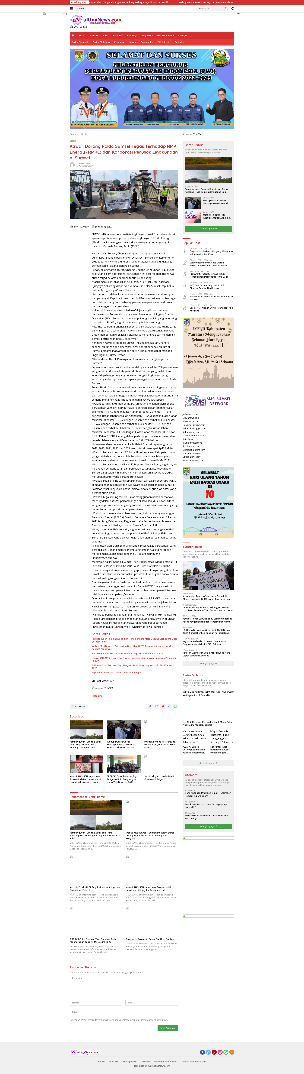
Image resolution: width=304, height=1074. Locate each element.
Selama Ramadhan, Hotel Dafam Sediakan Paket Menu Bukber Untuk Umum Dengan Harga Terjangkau (208, 264)
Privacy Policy (129, 1061)
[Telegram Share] (169, 706)
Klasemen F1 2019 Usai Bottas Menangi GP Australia (212, 298)
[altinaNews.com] (96, 19)
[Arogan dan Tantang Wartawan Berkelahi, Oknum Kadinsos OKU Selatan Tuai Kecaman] (208, 575)
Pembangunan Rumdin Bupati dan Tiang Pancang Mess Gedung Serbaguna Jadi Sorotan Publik (134, 640)
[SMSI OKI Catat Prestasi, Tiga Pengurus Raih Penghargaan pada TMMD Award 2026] (124, 764)
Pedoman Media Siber (165, 1061)
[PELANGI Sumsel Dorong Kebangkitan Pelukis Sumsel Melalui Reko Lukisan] (194, 737)
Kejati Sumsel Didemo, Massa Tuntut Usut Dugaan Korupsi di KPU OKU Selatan (204, 643)
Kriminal (94, 35)
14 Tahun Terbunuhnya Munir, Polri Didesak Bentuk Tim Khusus (207, 287)
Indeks (80, 8)
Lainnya (182, 35)
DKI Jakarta (164, 42)
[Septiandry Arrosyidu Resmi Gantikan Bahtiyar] (161, 764)
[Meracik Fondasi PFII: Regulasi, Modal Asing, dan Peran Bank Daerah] (161, 729)
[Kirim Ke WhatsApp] (175, 706)
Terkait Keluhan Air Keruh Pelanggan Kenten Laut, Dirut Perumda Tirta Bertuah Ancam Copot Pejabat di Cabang (208, 609)
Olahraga (132, 35)
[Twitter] (208, 1052)
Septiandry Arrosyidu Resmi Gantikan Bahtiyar (116, 672)
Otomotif (118, 35)
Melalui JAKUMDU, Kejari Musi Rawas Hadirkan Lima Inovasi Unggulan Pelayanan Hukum (134, 659)
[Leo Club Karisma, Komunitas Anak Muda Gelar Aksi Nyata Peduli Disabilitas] (208, 704)
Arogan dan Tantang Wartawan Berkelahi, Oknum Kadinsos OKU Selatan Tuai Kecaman (206, 597)
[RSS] (231, 1052)
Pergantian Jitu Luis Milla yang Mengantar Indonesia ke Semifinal (212, 253)
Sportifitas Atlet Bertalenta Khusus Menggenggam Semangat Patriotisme (222, 749)
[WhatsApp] (225, 1052)
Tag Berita (147, 35)
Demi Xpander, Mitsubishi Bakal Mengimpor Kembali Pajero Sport (208, 794)
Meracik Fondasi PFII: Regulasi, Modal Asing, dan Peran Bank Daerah (127, 653)
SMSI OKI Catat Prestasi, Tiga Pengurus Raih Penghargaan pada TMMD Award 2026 (133, 667)
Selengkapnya (207, 228)
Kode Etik (114, 1061)
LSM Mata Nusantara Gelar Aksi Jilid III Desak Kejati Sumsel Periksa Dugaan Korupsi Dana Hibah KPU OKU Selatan (206, 631)
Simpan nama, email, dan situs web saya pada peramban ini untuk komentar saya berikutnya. (120, 1019)
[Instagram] (220, 1052)
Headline (97, 695)
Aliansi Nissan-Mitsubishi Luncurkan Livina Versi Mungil (206, 817)
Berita (82, 35)
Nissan (133, 42)
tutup (65, 14)
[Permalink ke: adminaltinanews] (72, 164)
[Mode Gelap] (232, 8)
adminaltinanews (83, 163)
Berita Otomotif (165, 35)
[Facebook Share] (150, 706)
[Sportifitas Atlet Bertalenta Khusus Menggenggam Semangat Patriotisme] (222, 737)
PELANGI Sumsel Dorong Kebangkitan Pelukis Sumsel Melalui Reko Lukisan (194, 749)
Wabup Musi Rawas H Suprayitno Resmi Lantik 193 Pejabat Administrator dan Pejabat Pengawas (180, 2)
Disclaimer (145, 1061)
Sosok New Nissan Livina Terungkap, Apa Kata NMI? (211, 309)
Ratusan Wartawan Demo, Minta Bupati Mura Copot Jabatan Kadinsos (206, 654)
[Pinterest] (214, 1052)
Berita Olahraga (101, 42)
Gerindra (179, 42)
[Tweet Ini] (156, 706)
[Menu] (72, 8)
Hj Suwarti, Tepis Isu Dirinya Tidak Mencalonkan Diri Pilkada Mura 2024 (209, 275)
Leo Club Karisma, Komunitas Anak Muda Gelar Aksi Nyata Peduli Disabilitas (207, 723)
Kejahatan (119, 42)
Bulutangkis (147, 42)
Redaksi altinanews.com (193, 1061)
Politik (106, 35)
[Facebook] (202, 1052)
